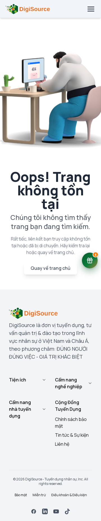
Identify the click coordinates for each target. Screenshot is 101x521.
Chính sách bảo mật (71, 422)
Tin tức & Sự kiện (72, 435)
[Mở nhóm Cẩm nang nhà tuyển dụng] (44, 409)
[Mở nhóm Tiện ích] (44, 380)
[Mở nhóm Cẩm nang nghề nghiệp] (90, 383)
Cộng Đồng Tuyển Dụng (68, 405)
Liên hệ (62, 444)
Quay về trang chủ (50, 268)
